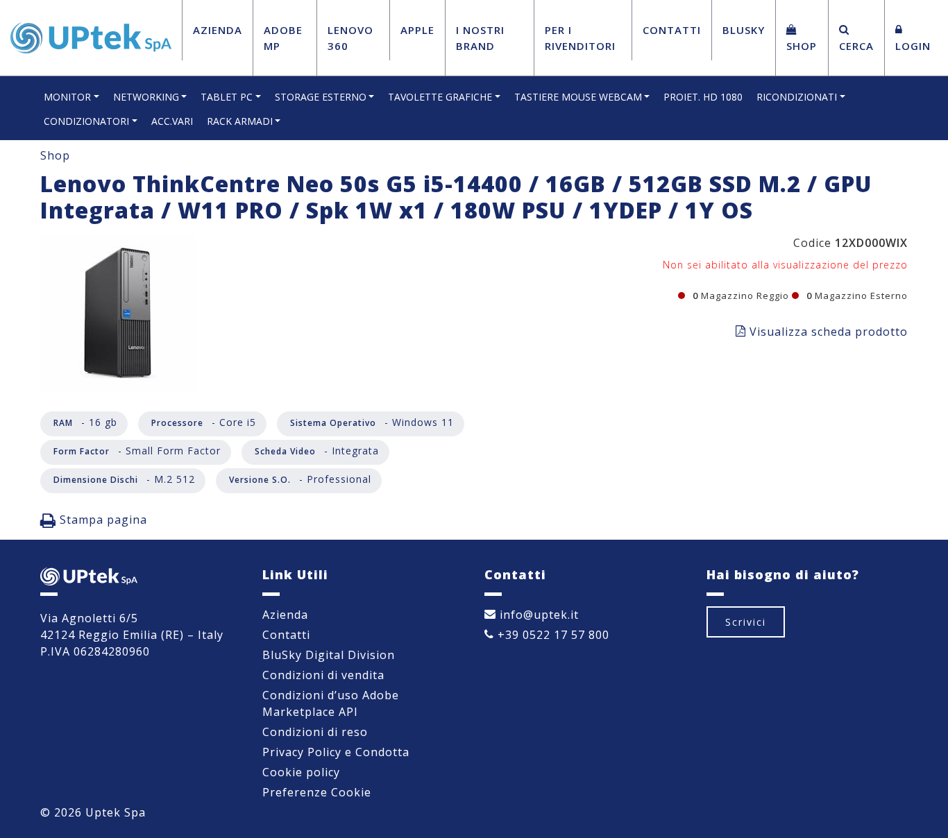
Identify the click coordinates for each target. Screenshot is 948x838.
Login (913, 46)
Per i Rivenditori (580, 38)
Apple (417, 30)
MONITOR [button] (67, 96)
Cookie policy (301, 772)
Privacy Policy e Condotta (335, 752)
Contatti (672, 30)
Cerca (856, 46)
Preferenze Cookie (316, 792)
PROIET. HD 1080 (703, 96)
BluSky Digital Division (328, 654)
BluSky (743, 30)
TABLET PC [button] (227, 96)
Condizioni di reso (315, 731)
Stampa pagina (101, 519)
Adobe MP (283, 38)
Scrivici (745, 621)
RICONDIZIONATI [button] (796, 96)
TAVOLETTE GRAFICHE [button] (440, 96)
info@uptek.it (537, 614)
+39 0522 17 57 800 (551, 634)
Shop (801, 46)
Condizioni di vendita (323, 675)
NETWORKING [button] (146, 96)
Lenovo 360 (350, 38)
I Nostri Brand (480, 38)
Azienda (217, 30)
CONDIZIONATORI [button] (86, 121)
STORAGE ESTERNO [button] (320, 96)
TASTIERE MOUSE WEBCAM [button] (578, 96)
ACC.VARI (172, 121)
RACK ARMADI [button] (240, 121)
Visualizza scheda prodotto (827, 331)
